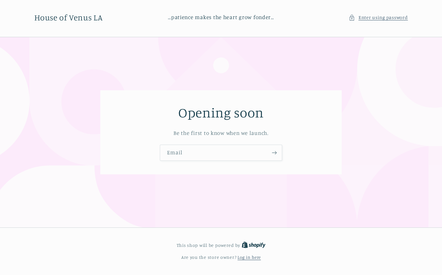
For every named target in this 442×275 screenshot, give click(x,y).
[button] (378, 17)
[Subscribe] (274, 152)
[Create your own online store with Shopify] (254, 245)
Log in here (249, 257)
